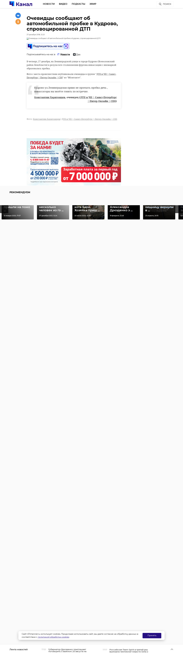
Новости (49, 4)
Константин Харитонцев (49, 97)
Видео (63, 4)
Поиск (167, 4)
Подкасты (78, 4)
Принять (151, 635)
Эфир (92, 4)
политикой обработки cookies (53, 637)
